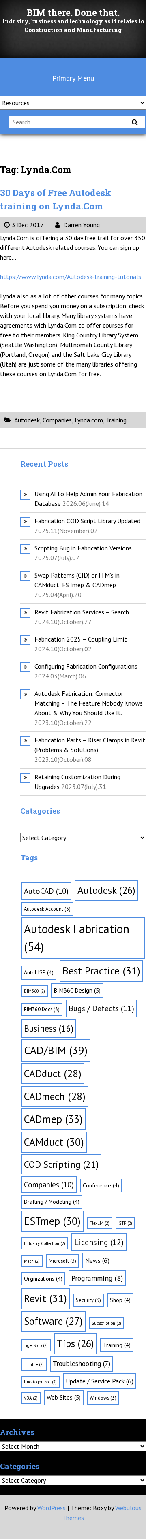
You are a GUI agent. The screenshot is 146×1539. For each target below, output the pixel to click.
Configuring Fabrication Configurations (85, 666)
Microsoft (62, 1261)
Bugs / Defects (101, 1008)
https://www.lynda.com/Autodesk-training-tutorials (70, 277)
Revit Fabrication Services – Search (81, 612)
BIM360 (34, 991)
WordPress (51, 1508)
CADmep (53, 1119)
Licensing (99, 1242)
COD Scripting (61, 1164)
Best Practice (101, 970)
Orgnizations (43, 1278)
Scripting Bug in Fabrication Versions (83, 548)
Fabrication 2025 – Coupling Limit (80, 639)
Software (53, 1321)
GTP (125, 1223)
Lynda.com (89, 420)
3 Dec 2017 (27, 225)
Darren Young (81, 225)
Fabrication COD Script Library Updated (87, 521)
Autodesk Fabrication (76, 937)
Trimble (34, 1364)
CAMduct (54, 1142)
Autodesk (27, 420)
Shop (120, 1300)
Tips (75, 1343)
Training (116, 420)
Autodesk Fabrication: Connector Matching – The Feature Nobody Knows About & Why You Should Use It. (88, 703)
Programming (97, 1278)
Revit (45, 1298)
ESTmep (52, 1221)
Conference (101, 1185)
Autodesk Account (47, 909)
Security (88, 1300)
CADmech (55, 1096)
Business (48, 1028)
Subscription (106, 1323)
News (97, 1260)
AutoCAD (46, 891)
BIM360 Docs (42, 1009)
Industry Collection (44, 1243)
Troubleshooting (81, 1363)
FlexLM (100, 1223)
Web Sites (64, 1397)
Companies (57, 420)
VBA (31, 1398)
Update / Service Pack (99, 1381)
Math (32, 1261)
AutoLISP (39, 972)
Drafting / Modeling (51, 1201)
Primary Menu (73, 78)
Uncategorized (40, 1382)
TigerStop (36, 1345)
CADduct (53, 1073)
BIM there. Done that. (73, 12)
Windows (103, 1397)
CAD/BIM (56, 1050)
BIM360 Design (77, 990)
